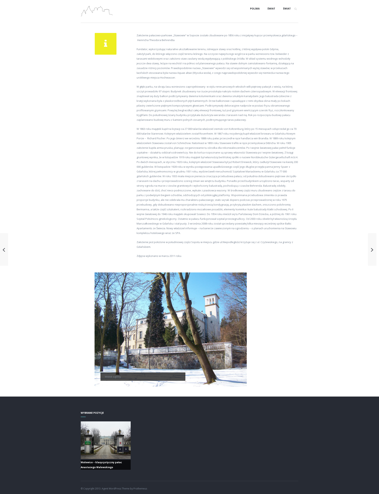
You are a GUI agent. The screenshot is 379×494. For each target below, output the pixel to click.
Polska (255, 8)
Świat (271, 8)
